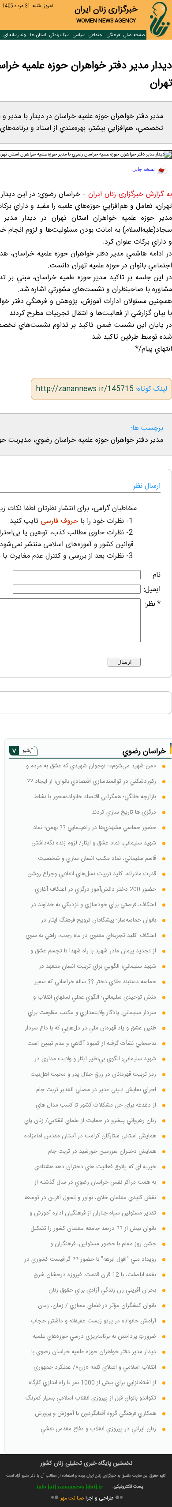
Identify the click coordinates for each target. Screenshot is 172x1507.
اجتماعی (96, 35)
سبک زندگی (59, 35)
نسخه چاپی (143, 169)
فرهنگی (113, 35)
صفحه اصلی (134, 35)
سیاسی (79, 35)
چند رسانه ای (15, 35)
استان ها (38, 35)
